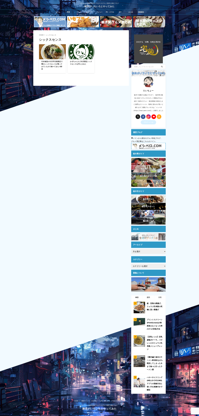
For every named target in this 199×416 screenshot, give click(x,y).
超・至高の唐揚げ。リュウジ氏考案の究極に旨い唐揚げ (154, 306)
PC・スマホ (110, 12)
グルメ (79, 12)
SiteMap (94, 401)
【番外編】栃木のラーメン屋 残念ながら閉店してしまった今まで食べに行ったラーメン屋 (155, 363)
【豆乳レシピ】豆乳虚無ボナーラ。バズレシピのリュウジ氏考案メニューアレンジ (154, 343)
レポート (89, 12)
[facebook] (143, 116)
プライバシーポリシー (118, 401)
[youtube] (153, 116)
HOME (76, 401)
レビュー (99, 12)
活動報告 (141, 12)
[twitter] (138, 116)
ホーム (58, 12)
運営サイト (84, 401)
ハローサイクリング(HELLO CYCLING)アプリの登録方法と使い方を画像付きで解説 (154, 383)
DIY (120, 12)
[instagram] (148, 116)
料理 (68, 12)
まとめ (130, 12)
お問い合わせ (104, 401)
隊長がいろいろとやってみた (99, 6)
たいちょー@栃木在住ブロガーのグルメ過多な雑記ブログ (99, 405)
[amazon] (159, 116)
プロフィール (148, 122)
